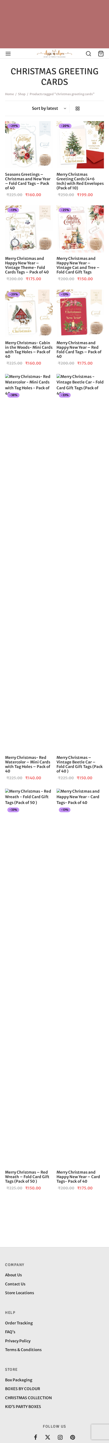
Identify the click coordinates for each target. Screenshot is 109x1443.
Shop (22, 94)
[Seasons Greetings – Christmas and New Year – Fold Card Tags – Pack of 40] (29, 144)
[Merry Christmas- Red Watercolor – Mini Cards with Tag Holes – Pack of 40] (29, 563)
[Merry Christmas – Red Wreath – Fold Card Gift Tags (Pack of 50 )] (29, 977)
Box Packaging (18, 1380)
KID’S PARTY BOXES (23, 1406)
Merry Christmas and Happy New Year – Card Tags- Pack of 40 (78, 1177)
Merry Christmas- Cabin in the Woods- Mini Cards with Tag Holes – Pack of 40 (28, 349)
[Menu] (8, 53)
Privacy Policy (17, 1341)
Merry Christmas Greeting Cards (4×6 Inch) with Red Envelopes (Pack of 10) (80, 181)
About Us (13, 1275)
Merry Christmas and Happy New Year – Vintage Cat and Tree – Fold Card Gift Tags (78, 265)
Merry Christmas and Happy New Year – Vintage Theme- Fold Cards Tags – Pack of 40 (27, 265)
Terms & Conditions (23, 1349)
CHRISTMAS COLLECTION (28, 1397)
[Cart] (101, 54)
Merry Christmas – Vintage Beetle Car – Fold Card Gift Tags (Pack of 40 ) (80, 764)
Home (9, 94)
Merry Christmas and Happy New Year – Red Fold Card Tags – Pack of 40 (79, 349)
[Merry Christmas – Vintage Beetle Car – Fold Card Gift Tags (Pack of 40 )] (80, 563)
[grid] (77, 108)
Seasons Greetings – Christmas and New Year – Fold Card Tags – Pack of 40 (27, 181)
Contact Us (15, 1284)
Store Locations (19, 1292)
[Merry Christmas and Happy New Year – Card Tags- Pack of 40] (80, 977)
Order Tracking (19, 1323)
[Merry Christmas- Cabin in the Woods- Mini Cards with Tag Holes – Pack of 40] (29, 313)
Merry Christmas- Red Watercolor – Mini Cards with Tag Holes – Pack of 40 (27, 764)
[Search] (88, 54)
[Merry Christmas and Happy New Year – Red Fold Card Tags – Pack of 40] (80, 313)
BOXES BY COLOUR (22, 1388)
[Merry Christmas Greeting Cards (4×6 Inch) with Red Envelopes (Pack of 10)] (80, 144)
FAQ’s (10, 1331)
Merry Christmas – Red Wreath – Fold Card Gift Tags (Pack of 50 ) (27, 1177)
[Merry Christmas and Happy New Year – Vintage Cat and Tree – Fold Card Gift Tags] (80, 229)
